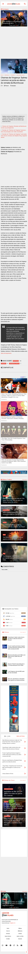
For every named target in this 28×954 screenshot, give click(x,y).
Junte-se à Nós (20, 936)
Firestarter (13, 75)
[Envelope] (21, 945)
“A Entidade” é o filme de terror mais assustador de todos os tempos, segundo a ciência (13, 903)
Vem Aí (8, 931)
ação (4, 553)
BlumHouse (7, 75)
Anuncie (20, 938)
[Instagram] (2, 945)
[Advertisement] (14, 42)
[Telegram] (10, 945)
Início (2, 75)
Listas (4, 891)
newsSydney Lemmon (21, 75)
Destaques (5, 9)
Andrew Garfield (6, 510)
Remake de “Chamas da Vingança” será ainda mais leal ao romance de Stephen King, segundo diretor (14, 135)
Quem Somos (8, 936)
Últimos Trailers (7, 479)
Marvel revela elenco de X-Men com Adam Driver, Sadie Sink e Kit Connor (16, 656)
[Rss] (17, 945)
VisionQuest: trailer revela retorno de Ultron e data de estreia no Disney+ (16, 639)
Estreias (8, 933)
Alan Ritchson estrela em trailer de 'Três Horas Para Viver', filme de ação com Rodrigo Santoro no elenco (13, 500)
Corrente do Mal (7, 816)
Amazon (4, 522)
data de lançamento (6, 353)
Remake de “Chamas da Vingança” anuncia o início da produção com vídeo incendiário (13, 130)
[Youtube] (6, 945)
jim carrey (6, 801)
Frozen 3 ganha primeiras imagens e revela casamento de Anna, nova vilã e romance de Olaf (16, 647)
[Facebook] (14, 945)
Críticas (20, 933)
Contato (8, 938)
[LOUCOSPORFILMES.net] (13, 4)
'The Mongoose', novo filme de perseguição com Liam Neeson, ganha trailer (13, 558)
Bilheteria (20, 931)
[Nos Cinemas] (14, 473)
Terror (4, 534)
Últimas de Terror (9, 780)
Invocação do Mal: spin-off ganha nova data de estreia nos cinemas (13, 793)
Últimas (6, 632)
